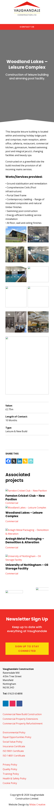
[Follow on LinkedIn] (5, 703)
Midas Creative (37, 804)
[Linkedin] (19, 461)
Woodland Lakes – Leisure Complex (24, 514)
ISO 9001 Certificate (13, 751)
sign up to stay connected (27, 649)
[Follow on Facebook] (19, 703)
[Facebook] (8, 461)
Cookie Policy (10, 783)
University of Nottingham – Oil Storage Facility (26, 566)
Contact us (27, 26)
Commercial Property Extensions (20, 718)
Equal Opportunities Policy (17, 737)
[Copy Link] (25, 461)
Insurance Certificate (14, 746)
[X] (13, 461)
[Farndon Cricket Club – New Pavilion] (27, 491)
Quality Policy (10, 769)
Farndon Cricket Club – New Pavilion (25, 497)
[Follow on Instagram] (12, 703)
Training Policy (11, 773)
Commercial (11, 503)
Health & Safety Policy (14, 778)
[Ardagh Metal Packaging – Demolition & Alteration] (27, 532)
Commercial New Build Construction (22, 714)
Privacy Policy (10, 764)
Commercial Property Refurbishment (22, 723)
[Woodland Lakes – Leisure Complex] (27, 508)
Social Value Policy (12, 741)
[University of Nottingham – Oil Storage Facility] (27, 558)
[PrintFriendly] (30, 461)
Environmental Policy (14, 732)
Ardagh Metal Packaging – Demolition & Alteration (24, 540)
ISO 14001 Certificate (14, 755)
